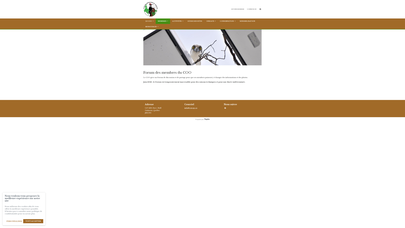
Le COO (148, 21)
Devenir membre (237, 9)
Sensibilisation (247, 21)
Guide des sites (195, 21)
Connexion (251, 9)
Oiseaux (210, 21)
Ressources (151, 27)
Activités (177, 21)
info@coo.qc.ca (190, 108)
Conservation (227, 21)
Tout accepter (33, 221)
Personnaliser (14, 221)
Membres (162, 21)
